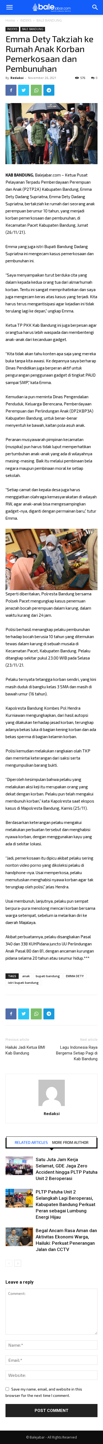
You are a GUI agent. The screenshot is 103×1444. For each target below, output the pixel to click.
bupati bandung (48, 976)
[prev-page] (8, 1263)
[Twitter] (23, 90)
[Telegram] (48, 90)
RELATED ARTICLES (31, 1142)
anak (26, 976)
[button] (95, 7)
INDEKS (25, 20)
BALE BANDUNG (49, 20)
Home (10, 20)
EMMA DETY (75, 976)
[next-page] (17, 1263)
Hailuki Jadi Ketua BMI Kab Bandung (25, 1050)
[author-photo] (51, 1106)
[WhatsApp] (36, 90)
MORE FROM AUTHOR (70, 1142)
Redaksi (17, 78)
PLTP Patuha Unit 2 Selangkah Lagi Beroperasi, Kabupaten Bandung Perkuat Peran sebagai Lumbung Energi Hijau (65, 1204)
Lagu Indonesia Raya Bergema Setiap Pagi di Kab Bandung (77, 1053)
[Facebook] (10, 90)
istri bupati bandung (23, 982)
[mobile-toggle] (9, 7)
